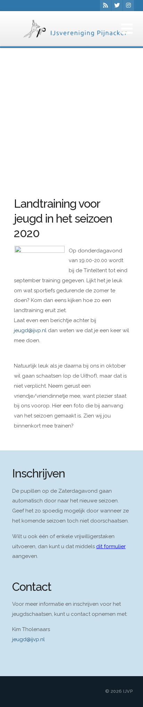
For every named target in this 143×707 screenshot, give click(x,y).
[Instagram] (128, 5)
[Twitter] (117, 5)
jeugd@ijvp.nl (28, 639)
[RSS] (105, 5)
